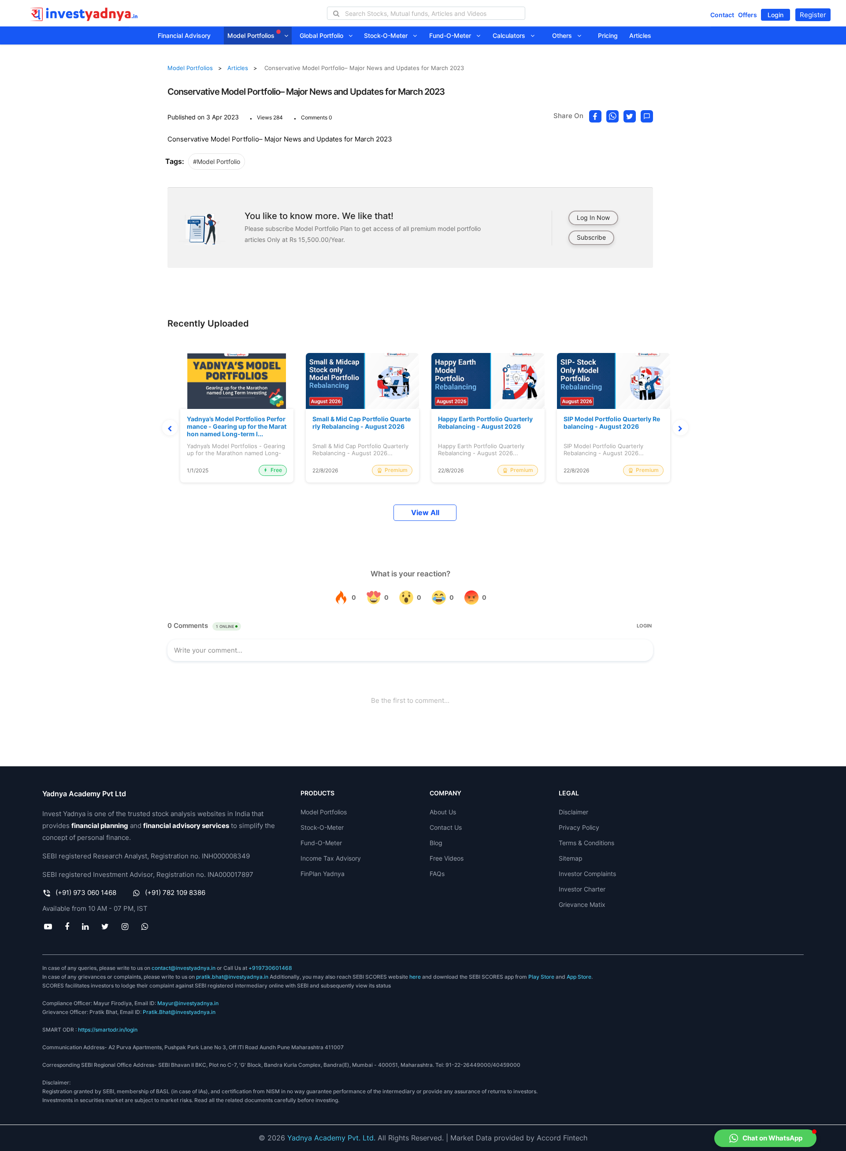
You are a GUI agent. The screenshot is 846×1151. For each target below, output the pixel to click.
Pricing (608, 35)
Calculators (512, 35)
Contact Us (446, 827)
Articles (640, 35)
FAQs (437, 873)
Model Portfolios (251, 35)
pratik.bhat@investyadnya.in (232, 976)
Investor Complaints (587, 873)
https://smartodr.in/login (107, 1029)
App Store (579, 976)
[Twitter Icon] (105, 926)
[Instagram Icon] (125, 926)
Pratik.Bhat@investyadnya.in (179, 1012)
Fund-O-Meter (452, 35)
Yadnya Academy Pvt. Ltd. (331, 1137)
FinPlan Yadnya (323, 873)
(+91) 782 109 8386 (175, 892)
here (415, 976)
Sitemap (571, 858)
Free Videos (447, 858)
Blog (436, 843)
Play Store (541, 976)
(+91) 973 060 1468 (86, 892)
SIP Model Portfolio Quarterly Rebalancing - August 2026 (612, 423)
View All (425, 513)
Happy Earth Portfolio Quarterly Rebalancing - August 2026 (485, 423)
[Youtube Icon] (47, 926)
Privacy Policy (579, 827)
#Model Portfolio (216, 161)
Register (813, 15)
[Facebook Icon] (66, 926)
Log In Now (593, 217)
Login (775, 15)
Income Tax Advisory (331, 858)
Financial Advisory (184, 35)
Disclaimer (573, 812)
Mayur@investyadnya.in (188, 1003)
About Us (443, 812)
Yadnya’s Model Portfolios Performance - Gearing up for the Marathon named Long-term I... (236, 427)
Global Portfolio (324, 35)
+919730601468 (270, 968)
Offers (747, 15)
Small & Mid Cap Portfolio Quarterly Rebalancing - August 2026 (361, 423)
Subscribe (591, 237)
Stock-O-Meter (388, 35)
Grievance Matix (582, 904)
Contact (722, 15)
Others (564, 35)
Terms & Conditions (586, 843)
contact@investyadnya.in (183, 968)
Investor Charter (582, 889)
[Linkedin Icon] (85, 926)
